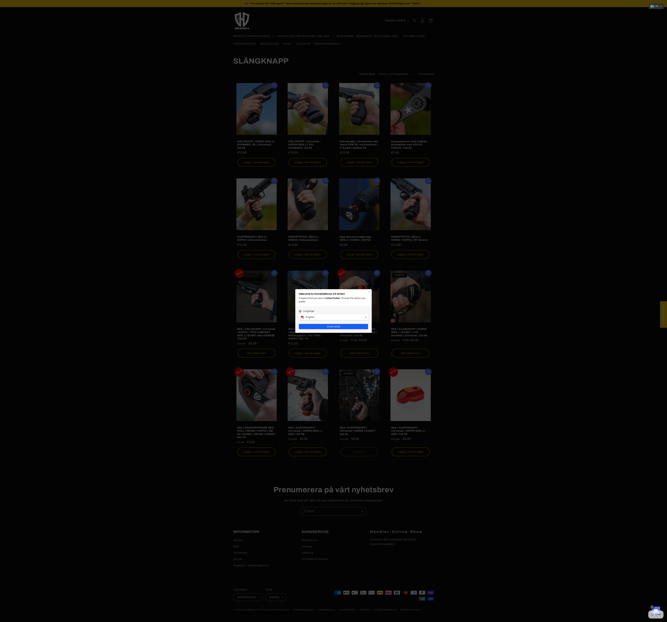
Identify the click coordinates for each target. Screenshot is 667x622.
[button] (656, 6)
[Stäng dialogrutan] (369, 292)
